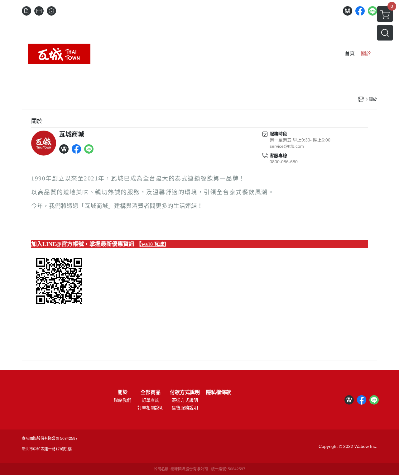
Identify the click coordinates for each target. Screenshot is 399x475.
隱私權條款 (218, 392)
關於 (122, 392)
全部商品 (151, 392)
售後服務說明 (185, 407)
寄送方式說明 (185, 400)
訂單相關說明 (150, 407)
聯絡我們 (122, 400)
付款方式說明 (185, 392)
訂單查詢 (150, 400)
